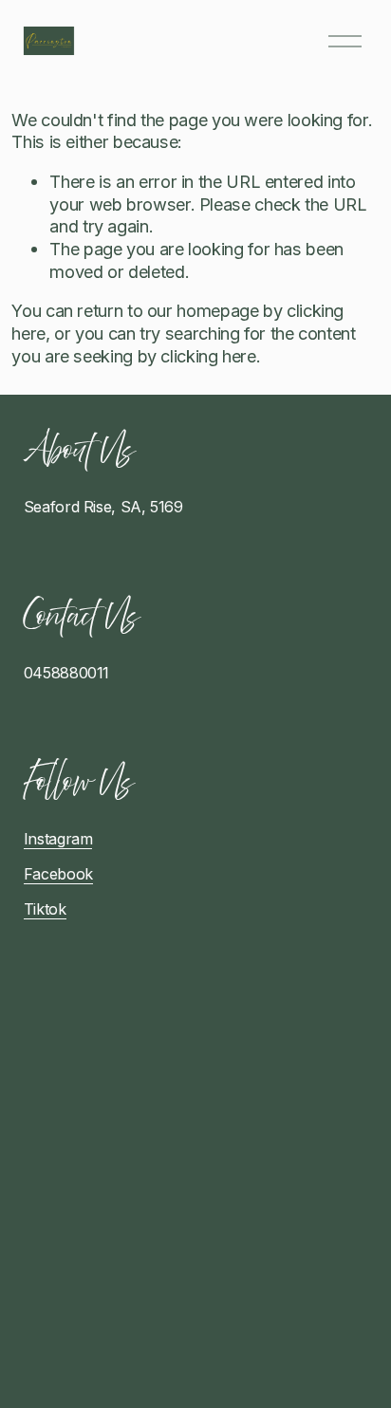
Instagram (58, 838)
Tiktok (45, 908)
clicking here (207, 355)
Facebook (58, 873)
